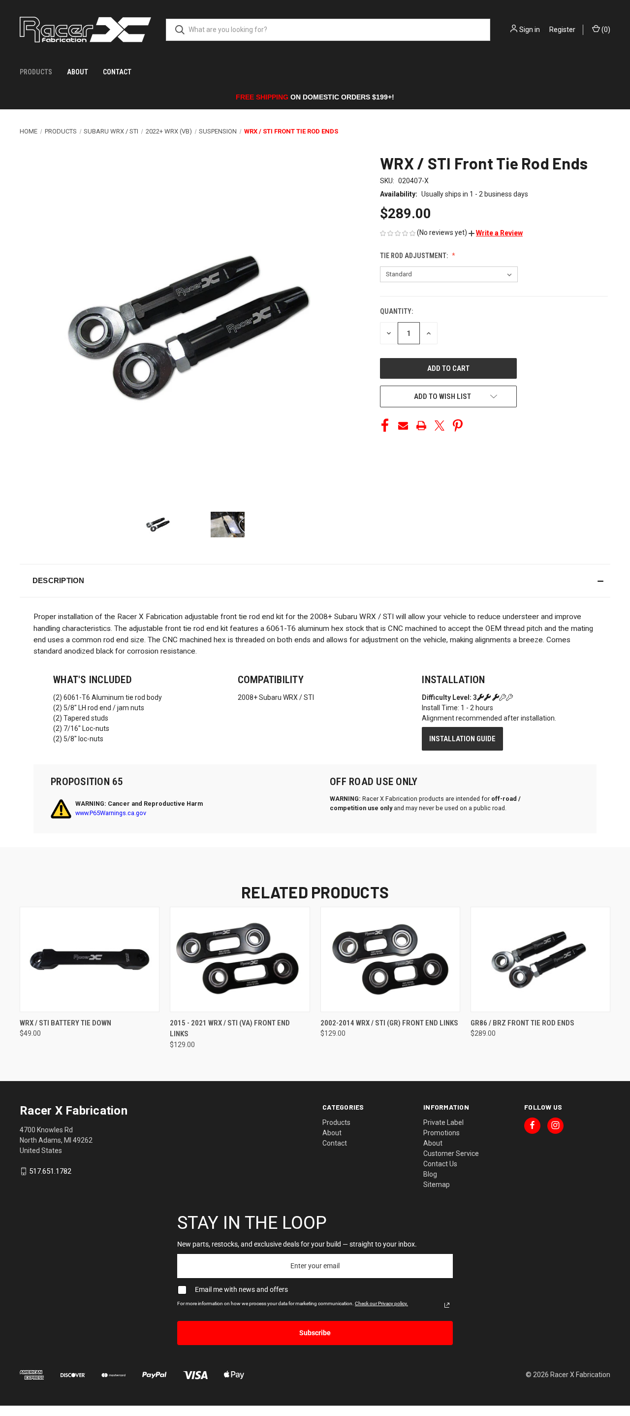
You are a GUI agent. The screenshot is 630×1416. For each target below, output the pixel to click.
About (77, 72)
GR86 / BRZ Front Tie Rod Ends (522, 1023)
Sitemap (436, 1184)
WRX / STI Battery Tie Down (65, 1023)
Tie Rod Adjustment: (414, 256)
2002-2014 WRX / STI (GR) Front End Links (389, 1023)
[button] (496, 233)
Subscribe (315, 1333)
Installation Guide (462, 738)
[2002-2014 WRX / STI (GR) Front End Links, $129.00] (390, 959)
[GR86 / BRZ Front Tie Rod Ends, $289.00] (540, 959)
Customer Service (451, 1153)
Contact (117, 72)
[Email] (403, 425)
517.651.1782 (50, 1171)
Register (562, 29)
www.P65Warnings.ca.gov (110, 813)
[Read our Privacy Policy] (447, 1305)
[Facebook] (385, 425)
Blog (430, 1174)
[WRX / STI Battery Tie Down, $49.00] (90, 959)
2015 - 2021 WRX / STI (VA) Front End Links (230, 1029)
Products (36, 72)
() (605, 29)
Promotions (441, 1133)
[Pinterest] (458, 425)
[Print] (421, 425)
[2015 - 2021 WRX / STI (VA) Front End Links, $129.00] (240, 959)
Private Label (443, 1122)
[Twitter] (439, 425)
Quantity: (396, 311)
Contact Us (440, 1164)
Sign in (529, 29)
